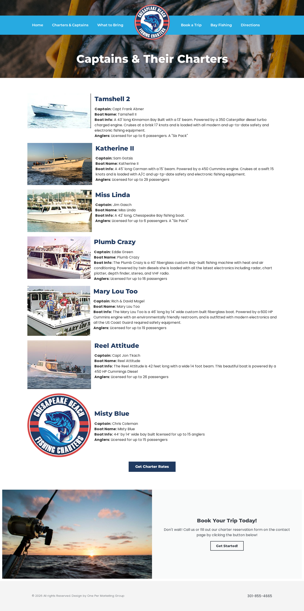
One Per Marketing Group (105, 596)
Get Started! (227, 546)
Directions (250, 25)
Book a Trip (191, 25)
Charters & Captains (70, 25)
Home (37, 25)
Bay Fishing (221, 25)
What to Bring (110, 25)
